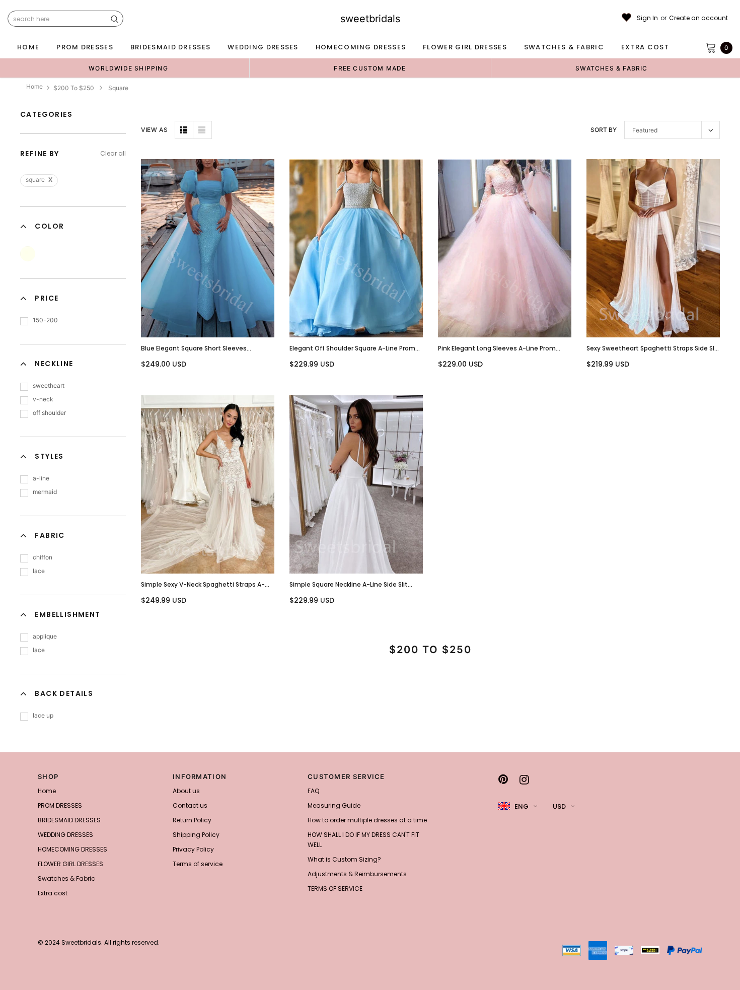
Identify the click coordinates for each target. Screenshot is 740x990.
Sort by (603, 129)
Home (34, 86)
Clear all (113, 153)
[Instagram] (524, 779)
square (39, 179)
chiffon (42, 557)
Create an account (698, 18)
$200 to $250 (73, 88)
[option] (128, 68)
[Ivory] (27, 253)
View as (154, 129)
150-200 (45, 320)
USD (559, 806)
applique (45, 636)
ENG (521, 806)
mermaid (45, 492)
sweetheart (48, 385)
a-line (41, 478)
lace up (43, 715)
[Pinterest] (503, 779)
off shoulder (49, 412)
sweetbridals (370, 19)
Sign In (647, 18)
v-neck (43, 399)
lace (39, 571)
